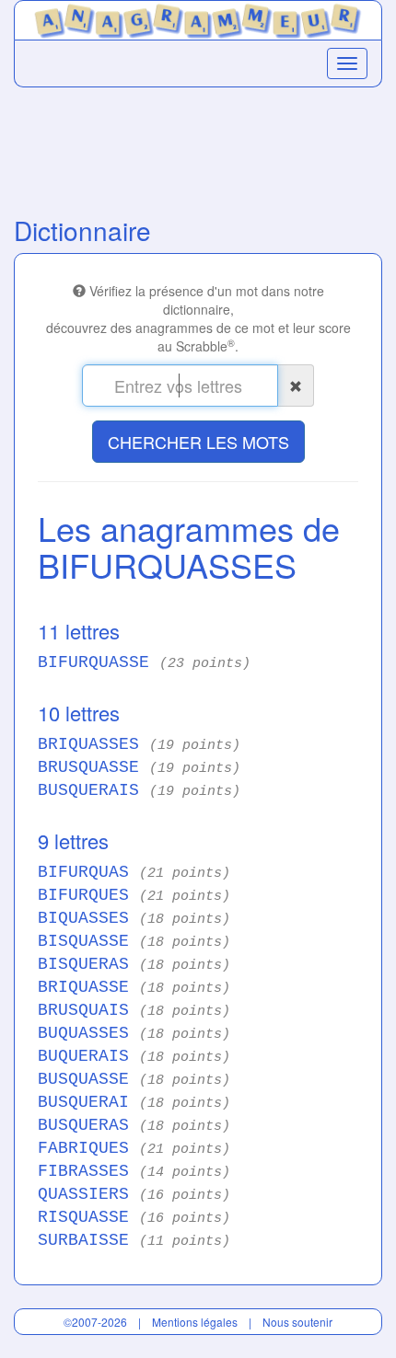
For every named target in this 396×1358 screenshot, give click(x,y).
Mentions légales (195, 1321)
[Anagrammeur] (198, 17)
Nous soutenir (297, 1321)
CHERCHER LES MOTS (198, 442)
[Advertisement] (198, 147)
